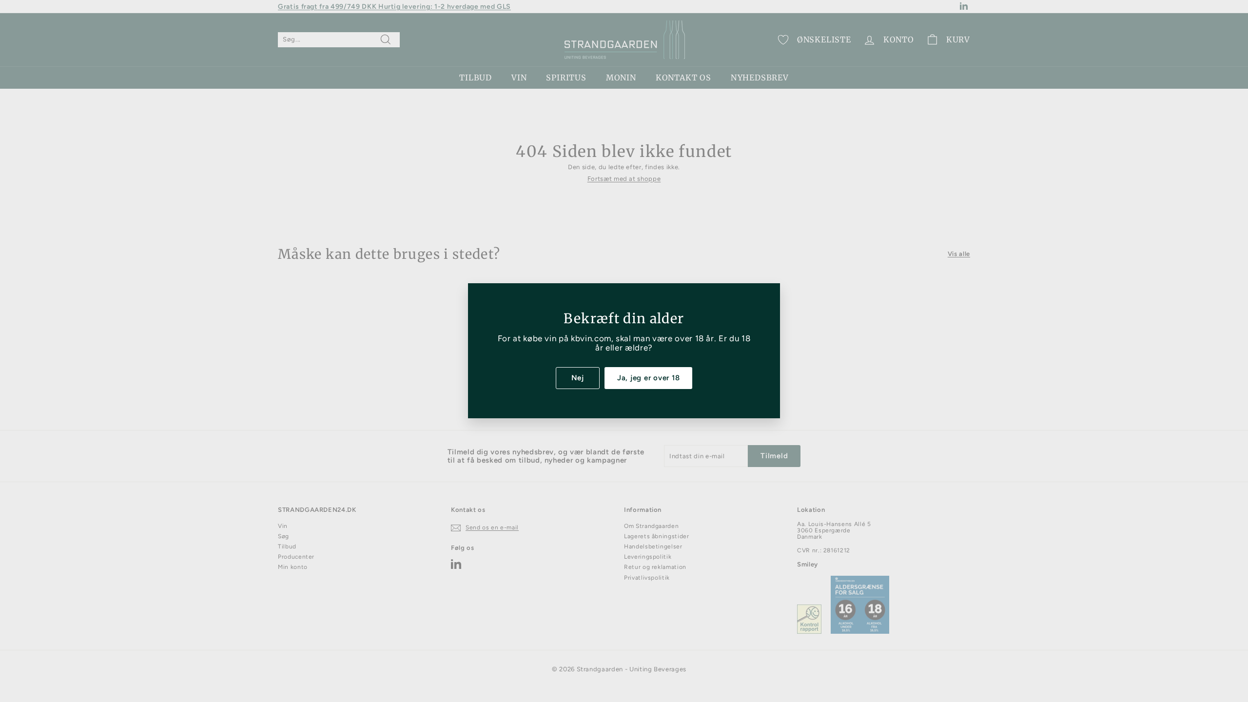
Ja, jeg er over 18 (648, 377)
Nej (577, 377)
